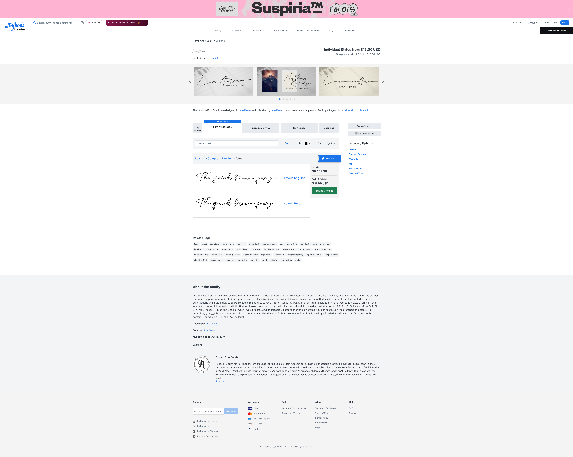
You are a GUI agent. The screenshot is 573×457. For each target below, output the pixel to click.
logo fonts (266, 255)
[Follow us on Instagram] (195, 421)
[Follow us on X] (195, 426)
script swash (306, 249)
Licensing (329, 128)
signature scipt (270, 244)
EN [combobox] (545, 22)
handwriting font (271, 249)
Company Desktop (357, 154)
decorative (242, 260)
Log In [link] (565, 23)
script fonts (227, 249)
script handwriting (288, 244)
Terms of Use (321, 413)
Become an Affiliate (291, 413)
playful (274, 260)
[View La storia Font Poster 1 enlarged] (223, 81)
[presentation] (190, 81)
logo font (304, 244)
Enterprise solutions (556, 30)
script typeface (233, 255)
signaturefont (200, 260)
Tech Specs (299, 128)
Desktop (352, 149)
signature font (289, 249)
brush (264, 260)
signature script (314, 255)
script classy (242, 249)
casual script (216, 260)
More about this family (357, 110)
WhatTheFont (350, 30)
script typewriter (323, 249)
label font (198, 249)
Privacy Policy (321, 418)
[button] (569, 9)
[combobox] (67, 22)
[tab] (280, 99)
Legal (318, 427)
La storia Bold (291, 203)
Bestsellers (258, 30)
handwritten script (321, 244)
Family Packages (222, 127)
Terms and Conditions (325, 408)
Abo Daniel (207, 41)
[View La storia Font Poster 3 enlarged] (349, 81)
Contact (352, 413)
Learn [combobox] (516, 22)
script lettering (201, 255)
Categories (237, 30)
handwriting (286, 260)
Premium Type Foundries (308, 30)
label (204, 244)
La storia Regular (293, 178)
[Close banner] (144, 22)
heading (229, 260)
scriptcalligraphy (295, 255)
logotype (241, 244)
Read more (220, 381)
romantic (254, 260)
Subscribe (231, 411)
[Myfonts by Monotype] (15, 26)
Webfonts (353, 159)
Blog (331, 30)
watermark (279, 255)
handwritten (228, 244)
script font (254, 244)
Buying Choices (324, 190)
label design (212, 249)
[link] (34, 23)
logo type (256, 249)
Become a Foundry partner (294, 408)
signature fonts (250, 255)
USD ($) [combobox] (531, 22)
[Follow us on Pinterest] (195, 431)
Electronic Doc (355, 168)
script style (217, 255)
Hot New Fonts (280, 30)
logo (196, 244)
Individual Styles (261, 128)
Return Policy (321, 423)
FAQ (351, 408)
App (350, 163)
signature (214, 244)
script (298, 260)
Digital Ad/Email (356, 173)
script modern (331, 255)
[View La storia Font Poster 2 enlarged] (286, 81)
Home (196, 41)
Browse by (216, 30)
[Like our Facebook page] (195, 436)
